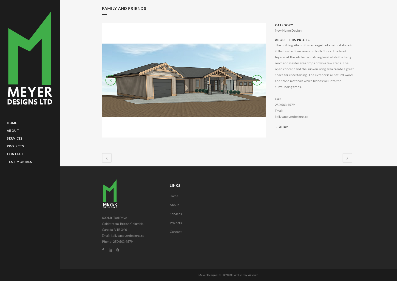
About (174, 205)
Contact (176, 232)
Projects (176, 223)
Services (176, 214)
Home (174, 196)
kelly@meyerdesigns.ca (127, 235)
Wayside (253, 275)
